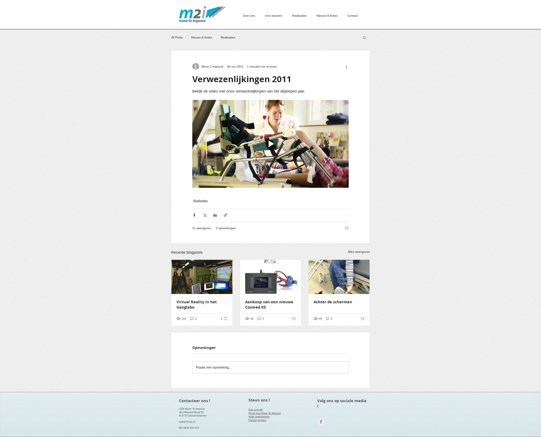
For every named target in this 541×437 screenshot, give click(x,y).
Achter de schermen (333, 302)
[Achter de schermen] (339, 277)
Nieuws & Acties (201, 37)
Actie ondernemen (259, 416)
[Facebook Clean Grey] (321, 422)
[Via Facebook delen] (194, 215)
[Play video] (270, 144)
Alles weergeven (359, 251)
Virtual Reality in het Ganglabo (196, 304)
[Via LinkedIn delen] (215, 215)
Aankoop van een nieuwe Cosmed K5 (269, 304)
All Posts (177, 37)
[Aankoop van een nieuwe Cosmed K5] (270, 277)
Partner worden (257, 420)
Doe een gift (255, 409)
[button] (364, 37)
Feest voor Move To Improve (265, 413)
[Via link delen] (225, 215)
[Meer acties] (346, 66)
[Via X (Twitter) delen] (205, 215)
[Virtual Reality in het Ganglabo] (201, 277)
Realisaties (228, 37)
